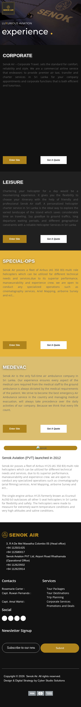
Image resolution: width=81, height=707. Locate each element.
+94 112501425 (15, 547)
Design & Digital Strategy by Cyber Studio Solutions (34, 680)
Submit (60, 648)
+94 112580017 (15, 552)
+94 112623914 (15, 568)
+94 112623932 (15, 564)
